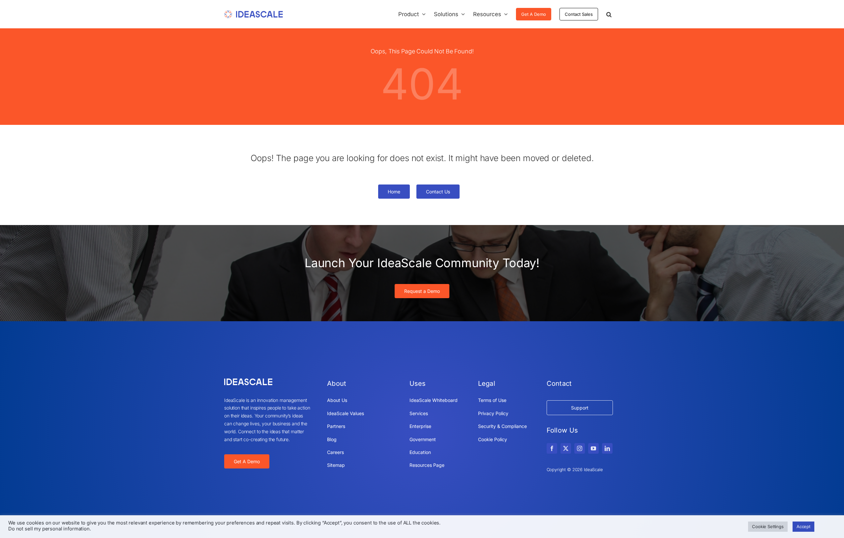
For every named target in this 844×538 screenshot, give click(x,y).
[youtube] (593, 448)
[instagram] (579, 448)
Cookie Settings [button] (768, 526)
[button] (609, 14)
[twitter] (565, 448)
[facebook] (552, 448)
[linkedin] (607, 448)
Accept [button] (803, 526)
